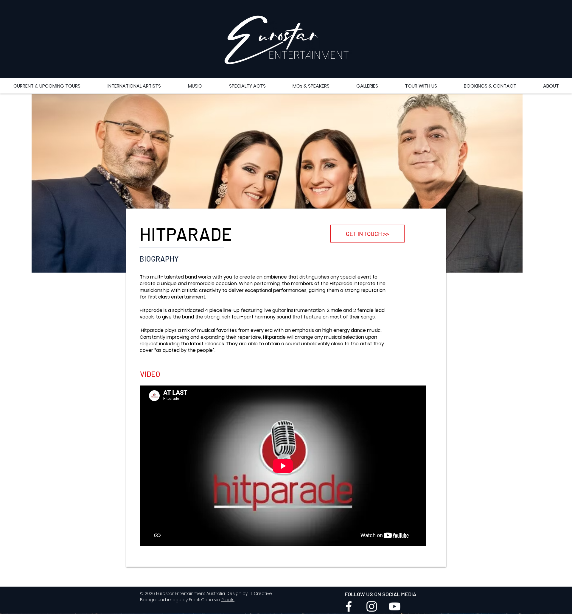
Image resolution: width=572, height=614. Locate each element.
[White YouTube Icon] (395, 606)
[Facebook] (349, 606)
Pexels (227, 600)
